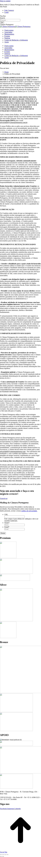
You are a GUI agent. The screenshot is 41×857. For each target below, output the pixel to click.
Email (6, 527)
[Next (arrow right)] (3, 856)
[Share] (3, 854)
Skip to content (5, 1)
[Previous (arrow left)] (1, 856)
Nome (7, 523)
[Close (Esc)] (1, 854)
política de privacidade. (29, 511)
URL (6, 514)
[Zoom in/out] (7, 854)
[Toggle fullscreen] (5, 854)
